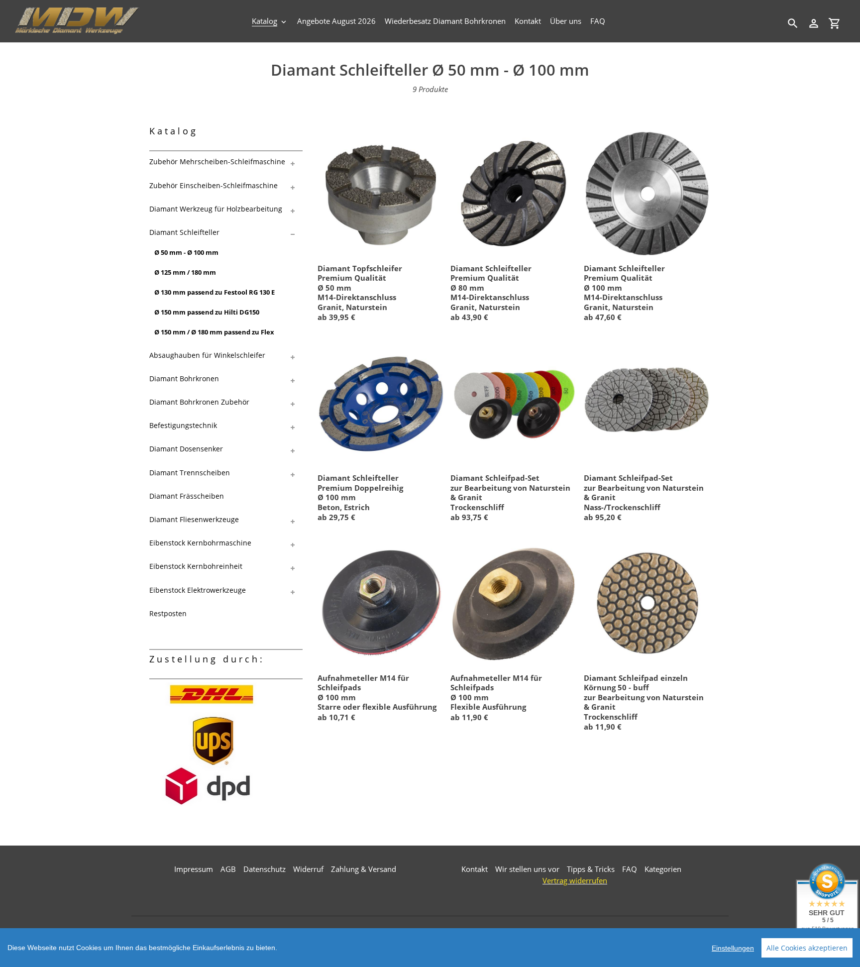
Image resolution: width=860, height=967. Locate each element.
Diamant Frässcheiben (186, 496)
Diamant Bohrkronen (184, 378)
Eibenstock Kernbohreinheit (195, 566)
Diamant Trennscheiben (189, 472)
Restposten (168, 613)
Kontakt (474, 869)
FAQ (629, 869)
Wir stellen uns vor (527, 869)
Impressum (193, 869)
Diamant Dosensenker (186, 448)
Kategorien (663, 869)
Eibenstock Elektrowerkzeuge (197, 590)
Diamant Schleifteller (184, 232)
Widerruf (308, 869)
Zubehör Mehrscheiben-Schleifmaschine (217, 161)
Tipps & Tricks (591, 869)
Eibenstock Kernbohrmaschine (200, 542)
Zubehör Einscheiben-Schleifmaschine (213, 185)
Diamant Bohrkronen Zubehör (199, 402)
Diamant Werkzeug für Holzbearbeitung (215, 209)
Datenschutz (264, 869)
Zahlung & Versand (363, 869)
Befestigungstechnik (183, 425)
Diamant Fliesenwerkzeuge (194, 519)
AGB (228, 869)
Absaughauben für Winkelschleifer (207, 355)
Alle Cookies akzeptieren (807, 948)
